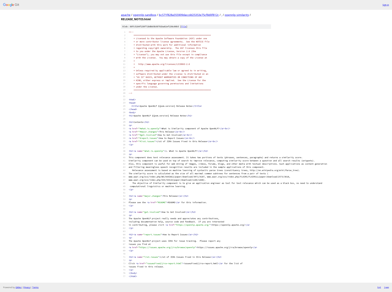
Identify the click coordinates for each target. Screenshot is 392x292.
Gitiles (18, 287)
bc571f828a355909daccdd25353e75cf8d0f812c (189, 15)
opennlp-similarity (237, 15)
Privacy (26, 287)
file (183, 26)
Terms (35, 287)
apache (125, 15)
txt (379, 287)
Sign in (386, 4)
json (386, 287)
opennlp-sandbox (144, 15)
